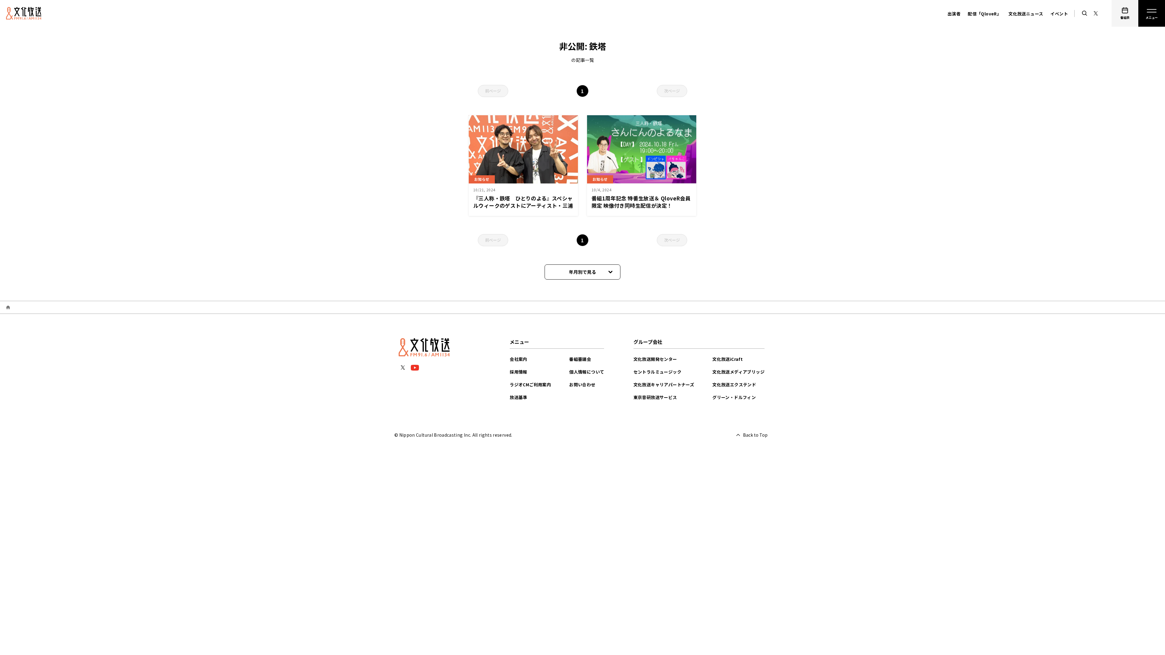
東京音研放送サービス (655, 397)
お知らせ (481, 179)
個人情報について (586, 372)
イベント (1059, 14)
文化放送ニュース (1025, 14)
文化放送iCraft (727, 359)
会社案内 (518, 359)
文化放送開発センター (655, 359)
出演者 (954, 14)
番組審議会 (580, 359)
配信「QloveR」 (984, 14)
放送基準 (518, 397)
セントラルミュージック (657, 372)
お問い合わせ (582, 384)
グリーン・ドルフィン (734, 397)
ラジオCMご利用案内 (530, 384)
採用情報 (518, 372)
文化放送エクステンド (734, 384)
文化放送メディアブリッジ (738, 372)
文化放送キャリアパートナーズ (663, 384)
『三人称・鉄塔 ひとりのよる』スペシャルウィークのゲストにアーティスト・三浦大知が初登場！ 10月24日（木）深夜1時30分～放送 (523, 209)
